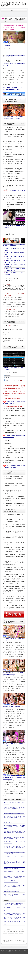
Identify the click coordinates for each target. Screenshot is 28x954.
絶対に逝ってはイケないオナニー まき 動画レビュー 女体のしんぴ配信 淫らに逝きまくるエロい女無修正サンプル (14, 923)
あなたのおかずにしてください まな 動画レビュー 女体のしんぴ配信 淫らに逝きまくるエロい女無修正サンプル (14, 847)
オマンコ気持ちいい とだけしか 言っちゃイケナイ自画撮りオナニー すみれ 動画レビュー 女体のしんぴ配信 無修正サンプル (14, 862)
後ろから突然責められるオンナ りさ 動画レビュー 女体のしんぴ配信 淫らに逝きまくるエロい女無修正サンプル (14, 909)
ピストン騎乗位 (9, 931)
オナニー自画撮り (7, 929)
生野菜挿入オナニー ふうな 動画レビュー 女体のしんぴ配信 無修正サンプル (8, 940)
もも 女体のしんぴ (12, 934)
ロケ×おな (16, 931)
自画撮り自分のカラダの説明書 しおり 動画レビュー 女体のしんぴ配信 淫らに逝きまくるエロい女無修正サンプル (14, 832)
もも (13, 931)
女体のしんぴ (21, 931)
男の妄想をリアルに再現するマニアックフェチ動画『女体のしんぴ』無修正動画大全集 (13, 4)
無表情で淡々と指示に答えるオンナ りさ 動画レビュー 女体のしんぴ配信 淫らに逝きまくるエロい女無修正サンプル (14, 827)
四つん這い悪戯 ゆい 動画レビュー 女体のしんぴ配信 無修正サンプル (20, 940)
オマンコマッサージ (13, 929)
